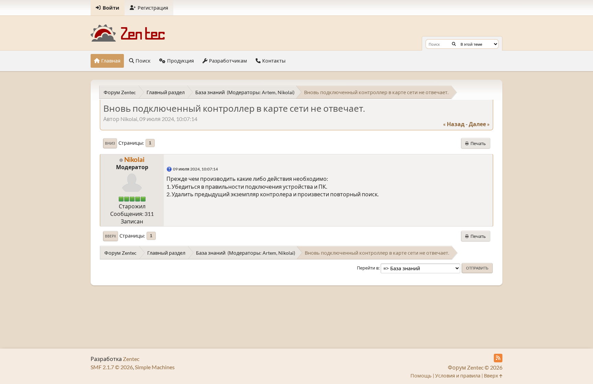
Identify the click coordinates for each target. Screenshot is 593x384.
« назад (454, 124)
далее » (479, 124)
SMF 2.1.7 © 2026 (112, 367)
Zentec (131, 358)
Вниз (110, 143)
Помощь (421, 375)
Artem (269, 92)
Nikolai (285, 92)
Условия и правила (457, 375)
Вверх (110, 236)
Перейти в (368, 268)
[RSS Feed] (498, 358)
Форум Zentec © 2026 (475, 367)
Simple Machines (155, 367)
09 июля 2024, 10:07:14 (195, 169)
